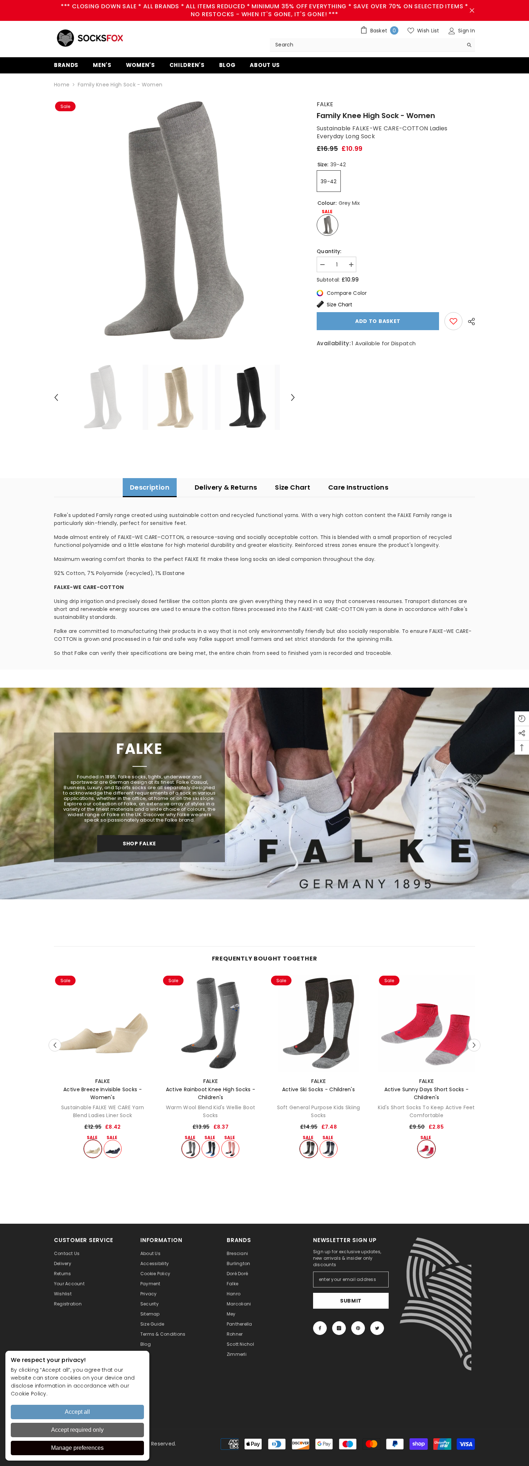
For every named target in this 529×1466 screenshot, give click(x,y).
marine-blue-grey (329, 1149)
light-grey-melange (191, 1149)
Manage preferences (77, 1448)
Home (61, 84)
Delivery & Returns (226, 487)
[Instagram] (339, 1328)
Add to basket (378, 321)
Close (472, 11)
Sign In (466, 30)
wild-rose (230, 1149)
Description (149, 487)
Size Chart (339, 304)
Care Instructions (358, 487)
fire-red (426, 1149)
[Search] (372, 44)
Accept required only (77, 1430)
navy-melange (113, 1149)
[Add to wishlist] (453, 321)
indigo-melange (211, 1149)
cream (93, 1149)
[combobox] (366, 44)
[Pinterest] (358, 1328)
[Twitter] (377, 1328)
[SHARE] (468, 321)
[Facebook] (320, 1328)
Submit (351, 1300)
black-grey (309, 1149)
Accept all (77, 1412)
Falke (325, 104)
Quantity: (329, 251)
